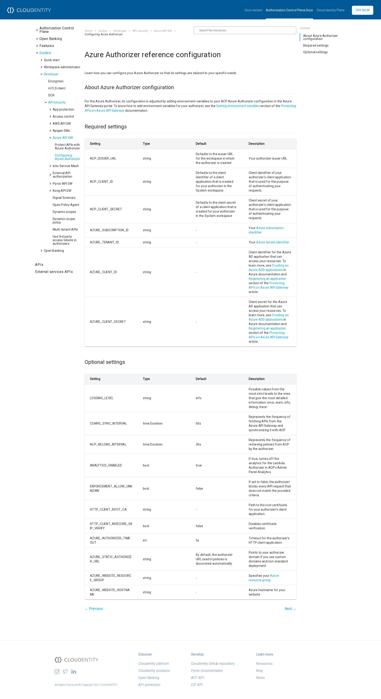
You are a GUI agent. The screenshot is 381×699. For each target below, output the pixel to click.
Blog (259, 671)
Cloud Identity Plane (331, 10)
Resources (264, 663)
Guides (102, 30)
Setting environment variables (238, 106)
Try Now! (362, 10)
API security (140, 30)
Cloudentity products (154, 671)
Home (88, 30)
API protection (149, 685)
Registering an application (267, 278)
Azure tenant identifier (272, 242)
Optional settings (315, 52)
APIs (39, 265)
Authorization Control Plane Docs (289, 10)
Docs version (253, 10)
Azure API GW (163, 30)
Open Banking (148, 678)
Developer (120, 30)
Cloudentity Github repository (213, 663)
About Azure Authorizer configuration (320, 37)
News (260, 678)
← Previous (94, 609)
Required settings (316, 45)
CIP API (197, 685)
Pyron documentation (207, 671)
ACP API (197, 678)
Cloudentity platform (153, 663)
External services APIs (54, 272)
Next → (290, 609)
